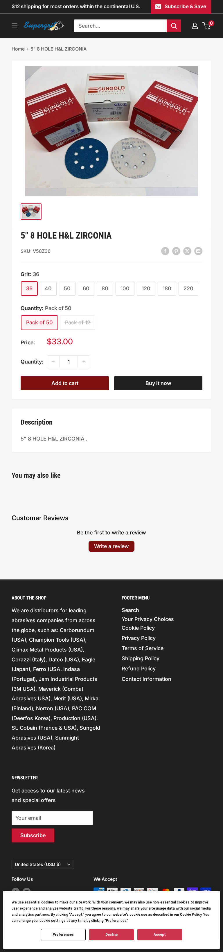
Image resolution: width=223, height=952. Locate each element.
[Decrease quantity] (53, 362)
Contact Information (146, 679)
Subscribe (33, 835)
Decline (111, 935)
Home (18, 49)
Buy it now (158, 383)
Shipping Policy (140, 658)
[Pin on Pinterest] (176, 251)
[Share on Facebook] (165, 251)
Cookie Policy (138, 628)
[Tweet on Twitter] (187, 251)
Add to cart (64, 383)
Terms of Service (142, 648)
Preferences (63, 935)
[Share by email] (198, 251)
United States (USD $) (38, 864)
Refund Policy (139, 668)
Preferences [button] (116, 921)
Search (130, 610)
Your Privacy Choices (148, 619)
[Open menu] (14, 26)
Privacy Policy (139, 638)
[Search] (174, 25)
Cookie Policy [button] (191, 914)
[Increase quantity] (84, 362)
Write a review (111, 546)
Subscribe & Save (185, 6)
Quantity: (32, 362)
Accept (160, 935)
